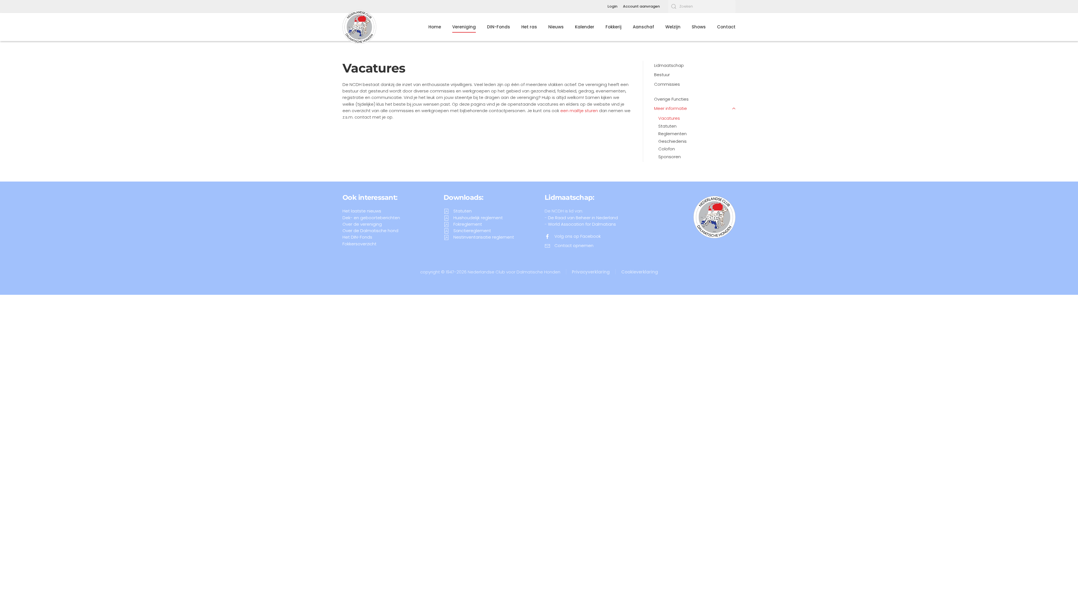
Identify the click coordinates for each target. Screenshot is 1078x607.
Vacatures (669, 118)
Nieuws (556, 27)
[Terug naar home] (359, 27)
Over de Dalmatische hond (370, 231)
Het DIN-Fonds (357, 237)
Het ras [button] (529, 27)
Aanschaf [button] (643, 27)
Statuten (667, 126)
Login (612, 6)
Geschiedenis (672, 141)
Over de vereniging (362, 224)
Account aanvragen (641, 6)
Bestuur (662, 75)
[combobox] (702, 6)
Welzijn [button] (672, 27)
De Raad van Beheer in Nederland (583, 218)
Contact (726, 27)
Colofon (666, 149)
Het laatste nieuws (361, 211)
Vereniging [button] (464, 27)
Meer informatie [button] (670, 108)
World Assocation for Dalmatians (582, 224)
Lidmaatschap (669, 65)
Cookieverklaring (639, 272)
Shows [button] (699, 27)
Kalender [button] (584, 27)
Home (434, 27)
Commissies (667, 84)
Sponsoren (669, 157)
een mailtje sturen (579, 111)
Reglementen (672, 134)
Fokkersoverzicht (359, 244)
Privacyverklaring (591, 272)
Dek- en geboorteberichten (371, 218)
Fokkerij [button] (614, 27)
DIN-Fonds (498, 27)
